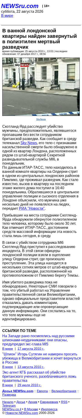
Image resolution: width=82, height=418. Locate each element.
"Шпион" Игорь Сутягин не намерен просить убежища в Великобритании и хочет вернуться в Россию (41, 358)
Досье (20, 402)
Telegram (9, 405)
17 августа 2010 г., (31, 348)
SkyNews (41, 119)
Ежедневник (49, 402)
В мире (7, 16)
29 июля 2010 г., (30, 385)
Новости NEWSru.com (21, 413)
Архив (32, 402)
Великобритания (63, 391)
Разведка (9, 394)
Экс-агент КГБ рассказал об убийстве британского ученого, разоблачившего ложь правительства (39, 376)
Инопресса (49, 409)
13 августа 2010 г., (31, 367)
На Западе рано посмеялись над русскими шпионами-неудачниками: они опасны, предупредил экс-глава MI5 (38, 340)
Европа (42, 391)
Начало (7, 402)
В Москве (31, 409)
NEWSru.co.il (11, 409)
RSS (64, 402)
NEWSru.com (19, 6)
